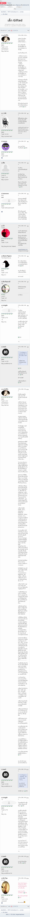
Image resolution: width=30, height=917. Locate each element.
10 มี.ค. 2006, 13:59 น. (22, 770)
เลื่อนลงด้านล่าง (3, 30)
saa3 (4, 347)
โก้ (3, 226)
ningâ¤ (5, 305)
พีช (4, 163)
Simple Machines (20, 914)
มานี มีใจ (5, 35)
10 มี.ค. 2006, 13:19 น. (22, 163)
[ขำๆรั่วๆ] (1, 903)
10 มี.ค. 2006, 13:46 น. (22, 282)
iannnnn (6, 193)
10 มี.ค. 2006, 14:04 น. (22, 798)
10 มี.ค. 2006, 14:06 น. (22, 857)
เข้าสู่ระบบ (18, 5)
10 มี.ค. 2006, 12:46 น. (22, 35)
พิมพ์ (28, 30)
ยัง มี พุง (5, 878)
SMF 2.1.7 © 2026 (10, 914)
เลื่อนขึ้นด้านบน (3, 906)
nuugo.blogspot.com (23, 249)
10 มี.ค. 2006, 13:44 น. (22, 256)
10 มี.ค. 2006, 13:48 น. (22, 306)
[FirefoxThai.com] (1, 158)
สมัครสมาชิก (26, 5)
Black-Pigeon (7, 256)
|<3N (4, 113)
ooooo (5, 141)
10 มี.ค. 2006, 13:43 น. (22, 226)
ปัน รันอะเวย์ (6, 282)
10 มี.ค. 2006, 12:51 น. (22, 142)
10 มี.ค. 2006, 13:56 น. (22, 389)
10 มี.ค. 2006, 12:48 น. (22, 114)
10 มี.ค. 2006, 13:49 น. (22, 347)
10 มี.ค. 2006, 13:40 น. (22, 194)
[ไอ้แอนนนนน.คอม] (1, 211)
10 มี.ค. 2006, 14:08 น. (22, 878)
